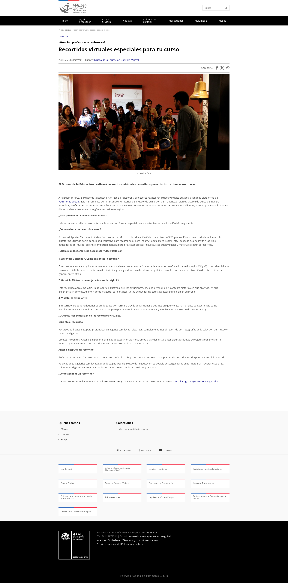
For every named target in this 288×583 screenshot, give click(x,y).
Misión (64, 429)
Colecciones (124, 423)
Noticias (127, 20)
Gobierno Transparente (203, 483)
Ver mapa (151, 532)
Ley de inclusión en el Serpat (161, 497)
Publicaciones (175, 20)
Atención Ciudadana (108, 540)
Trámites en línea (112, 497)
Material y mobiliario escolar (133, 429)
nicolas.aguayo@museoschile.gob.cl (195, 381)
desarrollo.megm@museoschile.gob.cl (149, 536)
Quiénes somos (69, 423)
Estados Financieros (158, 469)
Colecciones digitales (150, 21)
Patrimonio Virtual (68, 201)
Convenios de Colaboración (161, 483)
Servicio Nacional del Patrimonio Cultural (120, 544)
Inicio (65, 20)
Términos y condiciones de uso (140, 540)
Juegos (222, 20)
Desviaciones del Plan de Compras (76, 511)
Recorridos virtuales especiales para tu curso (118, 49)
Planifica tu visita (106, 21)
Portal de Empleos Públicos (117, 483)
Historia (65, 434)
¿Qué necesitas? (85, 21)
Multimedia (201, 20)
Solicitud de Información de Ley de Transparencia (76, 497)
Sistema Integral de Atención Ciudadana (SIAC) (117, 469)
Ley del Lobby (67, 469)
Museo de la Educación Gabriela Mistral (116, 60)
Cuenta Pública (67, 483)
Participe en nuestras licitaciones (207, 469)
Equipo (64, 439)
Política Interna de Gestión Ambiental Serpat (209, 497)
